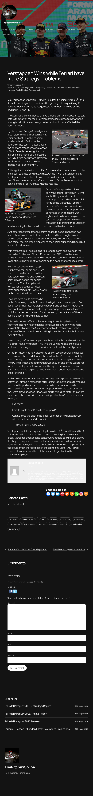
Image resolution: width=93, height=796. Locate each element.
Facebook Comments (35, 582)
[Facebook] (48, 494)
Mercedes (11, 90)
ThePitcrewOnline (11, 22)
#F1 (14, 419)
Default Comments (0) (16, 582)
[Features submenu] (26, 29)
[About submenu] (22, 34)
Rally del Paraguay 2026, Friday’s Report (26, 713)
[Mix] (72, 494)
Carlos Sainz (13, 519)
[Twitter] (53, 494)
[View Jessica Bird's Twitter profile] (23, 471)
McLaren (42, 524)
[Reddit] (67, 494)
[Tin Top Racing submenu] (14, 34)
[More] (86, 494)
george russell (78, 519)
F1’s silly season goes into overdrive (69, 549)
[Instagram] (81, 494)
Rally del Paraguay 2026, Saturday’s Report (28, 706)
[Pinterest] (62, 494)
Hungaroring (40, 87)
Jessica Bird (20, 85)
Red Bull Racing (22, 90)
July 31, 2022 (38, 424)
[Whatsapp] (76, 494)
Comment (12, 603)
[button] (11, 591)
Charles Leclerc (27, 519)
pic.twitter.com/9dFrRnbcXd (32, 419)
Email (10, 644)
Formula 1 (53, 519)
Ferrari (10, 87)
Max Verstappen (74, 87)
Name (10, 633)
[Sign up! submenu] (16, 29)
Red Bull (63, 524)
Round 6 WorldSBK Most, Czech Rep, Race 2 (27, 549)
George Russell (29, 87)
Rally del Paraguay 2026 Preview (22, 721)
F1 (37, 519)
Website (11, 655)
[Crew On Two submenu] (53, 29)
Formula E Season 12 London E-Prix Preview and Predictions (37, 729)
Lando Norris (50, 87)
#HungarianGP (72, 415)
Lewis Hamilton (61, 87)
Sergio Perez (13, 529)
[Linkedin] (58, 494)
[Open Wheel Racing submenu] (81, 29)
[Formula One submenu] (39, 29)
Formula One (18, 87)
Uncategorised (34, 90)
